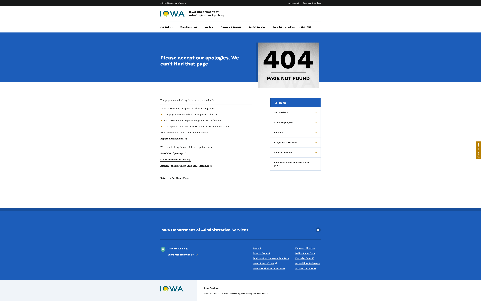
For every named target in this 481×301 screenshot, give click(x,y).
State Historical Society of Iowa (269, 268)
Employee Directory (305, 248)
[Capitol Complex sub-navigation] (267, 26)
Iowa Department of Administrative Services (206, 13)
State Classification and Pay (175, 159)
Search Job (171, 153)
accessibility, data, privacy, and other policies (249, 293)
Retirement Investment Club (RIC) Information (186, 165)
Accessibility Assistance (307, 263)
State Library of (263, 263)
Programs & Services (312, 3)
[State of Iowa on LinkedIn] (318, 232)
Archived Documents (305, 268)
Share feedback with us (181, 254)
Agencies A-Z (293, 3)
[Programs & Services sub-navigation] (243, 26)
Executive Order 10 (304, 258)
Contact (257, 248)
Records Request (261, 253)
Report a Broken (172, 138)
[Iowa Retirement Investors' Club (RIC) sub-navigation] (313, 26)
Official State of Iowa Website (173, 3)
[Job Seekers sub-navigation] (174, 26)
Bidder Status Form (305, 253)
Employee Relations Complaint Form (271, 258)
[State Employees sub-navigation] (199, 26)
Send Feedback (211, 288)
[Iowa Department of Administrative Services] (173, 14)
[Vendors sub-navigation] (215, 26)
